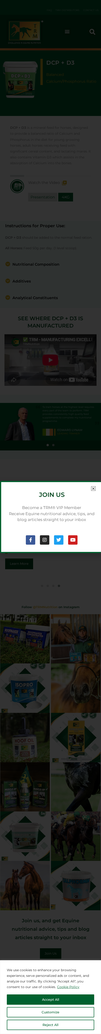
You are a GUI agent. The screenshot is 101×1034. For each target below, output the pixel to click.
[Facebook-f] (30, 540)
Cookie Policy (68, 987)
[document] (50, 517)
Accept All (50, 999)
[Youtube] (73, 540)
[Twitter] (58, 540)
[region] (50, 997)
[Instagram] (44, 540)
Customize (50, 1012)
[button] (93, 488)
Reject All (50, 1025)
